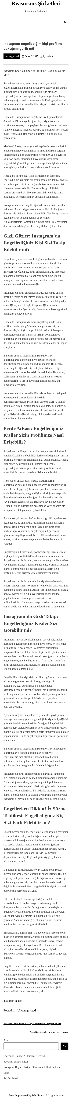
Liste (6, 1072)
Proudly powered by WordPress (27, 1095)
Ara (5, 1040)
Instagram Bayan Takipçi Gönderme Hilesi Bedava (31, 1067)
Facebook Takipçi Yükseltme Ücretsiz (24, 1055)
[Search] (65, 22)
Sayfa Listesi (10, 1078)
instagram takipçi (12, 1000)
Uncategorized (12, 56)
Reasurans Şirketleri (36, 3)
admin (50, 56)
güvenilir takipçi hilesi (15, 1061)
